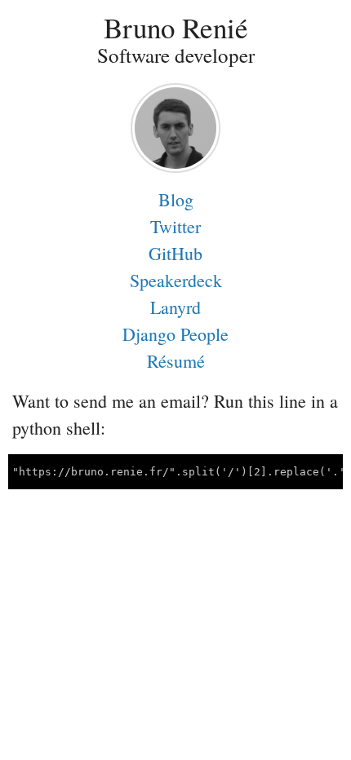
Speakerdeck (176, 280)
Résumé (176, 361)
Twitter (175, 226)
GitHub (175, 253)
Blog (175, 199)
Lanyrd (175, 307)
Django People (175, 334)
